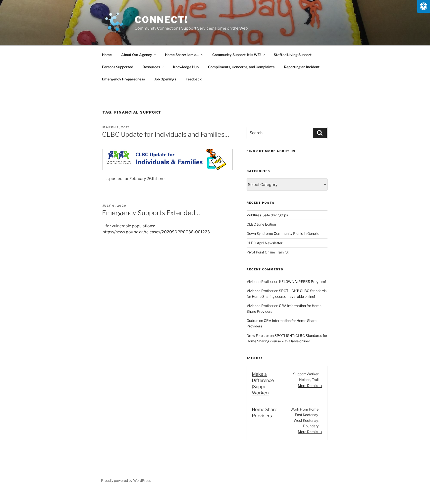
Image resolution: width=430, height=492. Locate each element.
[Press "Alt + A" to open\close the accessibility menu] (423, 6)
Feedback (194, 79)
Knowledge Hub (186, 67)
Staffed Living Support (293, 55)
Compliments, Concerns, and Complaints (241, 67)
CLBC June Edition (261, 224)
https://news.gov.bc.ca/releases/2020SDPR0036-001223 (156, 232)
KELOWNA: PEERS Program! (302, 281)
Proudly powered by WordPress (126, 480)
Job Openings (165, 79)
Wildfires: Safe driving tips (267, 215)
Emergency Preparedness (123, 79)
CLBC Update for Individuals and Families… (165, 134)
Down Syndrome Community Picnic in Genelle (283, 233)
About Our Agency (136, 55)
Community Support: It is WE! (236, 55)
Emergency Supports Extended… (151, 213)
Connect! (161, 19)
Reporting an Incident (302, 67)
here (160, 178)
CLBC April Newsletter (264, 243)
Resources (151, 67)
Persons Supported (117, 67)
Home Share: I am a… (182, 55)
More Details (308, 385)
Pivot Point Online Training (267, 252)
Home (107, 55)
